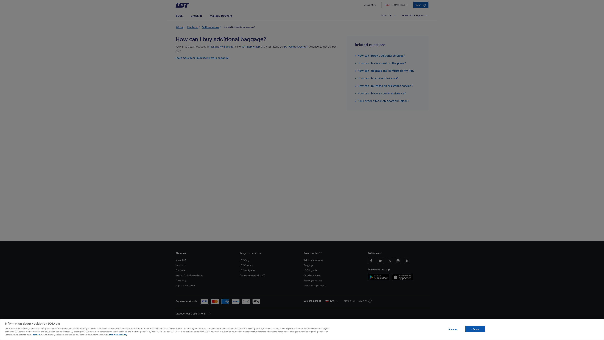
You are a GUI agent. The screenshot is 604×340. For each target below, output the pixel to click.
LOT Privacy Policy (118, 335)
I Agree (475, 329)
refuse (36, 335)
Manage (453, 329)
